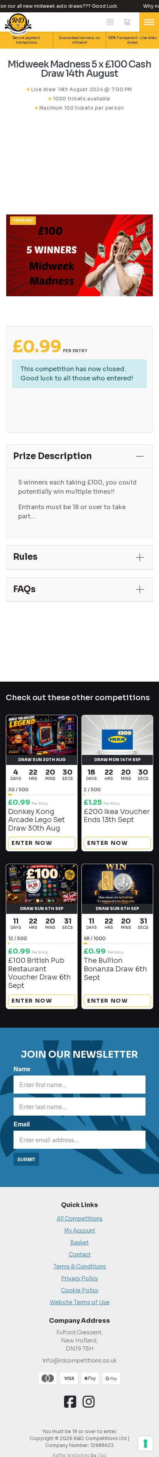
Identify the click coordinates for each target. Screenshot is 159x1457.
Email (22, 1123)
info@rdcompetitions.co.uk (79, 1360)
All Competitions (80, 1218)
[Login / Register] (109, 22)
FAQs (24, 589)
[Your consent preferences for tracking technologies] (145, 1443)
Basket (79, 1242)
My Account (79, 1230)
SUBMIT (26, 1159)
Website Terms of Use (80, 1302)
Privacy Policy (79, 1278)
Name (22, 1068)
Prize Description (52, 456)
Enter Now (32, 842)
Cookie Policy (79, 1290)
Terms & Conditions (79, 1266)
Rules (25, 557)
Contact (80, 1254)
